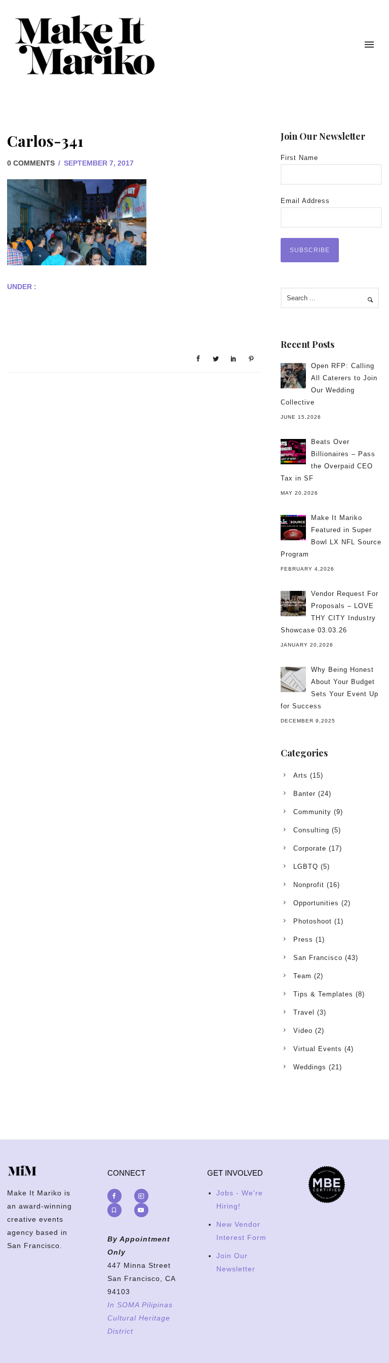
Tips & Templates (323, 994)
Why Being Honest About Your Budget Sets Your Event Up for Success (329, 688)
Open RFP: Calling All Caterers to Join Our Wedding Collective (329, 384)
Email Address (305, 201)
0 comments (31, 163)
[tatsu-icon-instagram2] (143, 1196)
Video (303, 1030)
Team (302, 976)
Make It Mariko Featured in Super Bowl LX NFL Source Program (331, 536)
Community (312, 812)
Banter (304, 793)
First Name (299, 158)
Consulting (311, 830)
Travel (304, 1012)
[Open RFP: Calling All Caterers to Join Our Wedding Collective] (293, 375)
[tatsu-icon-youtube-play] (141, 1210)
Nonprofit (308, 885)
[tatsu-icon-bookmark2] (117, 1210)
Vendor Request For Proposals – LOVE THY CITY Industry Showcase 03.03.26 (329, 612)
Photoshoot (312, 921)
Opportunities (316, 903)
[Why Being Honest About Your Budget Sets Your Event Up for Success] (293, 679)
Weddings (309, 1067)
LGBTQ (305, 866)
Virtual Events (317, 1049)
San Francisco (317, 957)
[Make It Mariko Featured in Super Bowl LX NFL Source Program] (293, 527)
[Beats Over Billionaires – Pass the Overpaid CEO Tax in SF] (293, 451)
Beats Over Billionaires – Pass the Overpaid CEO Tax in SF (328, 460)
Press (303, 939)
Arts (300, 775)
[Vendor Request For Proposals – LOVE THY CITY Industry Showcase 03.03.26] (293, 603)
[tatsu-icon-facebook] (117, 1196)
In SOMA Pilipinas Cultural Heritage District (140, 1318)
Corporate (309, 848)
